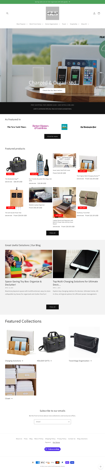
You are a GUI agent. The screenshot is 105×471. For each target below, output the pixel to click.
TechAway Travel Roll (83, 213)
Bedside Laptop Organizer (37, 205)
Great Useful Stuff (49, 466)
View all (52, 233)
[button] (7, 13)
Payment (48, 442)
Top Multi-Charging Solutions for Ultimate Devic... (75, 283)
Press (26, 439)
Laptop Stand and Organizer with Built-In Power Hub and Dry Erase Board (63, 222)
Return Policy (38, 439)
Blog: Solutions (82, 439)
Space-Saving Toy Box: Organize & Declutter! (23, 283)
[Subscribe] (68, 421)
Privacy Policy (61, 439)
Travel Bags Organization (79, 361)
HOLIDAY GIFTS (43, 361)
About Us (19, 439)
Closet (7, 398)
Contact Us (71, 439)
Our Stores (56, 442)
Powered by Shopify (59, 466)
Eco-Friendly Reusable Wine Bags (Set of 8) (40, 180)
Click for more (52, 136)
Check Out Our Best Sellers (52, 90)
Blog (31, 439)
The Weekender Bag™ (11, 179)
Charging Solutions (13, 361)
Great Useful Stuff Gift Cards (61, 170)
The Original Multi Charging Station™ (88, 176)
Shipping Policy (50, 439)
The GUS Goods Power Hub (13, 213)
